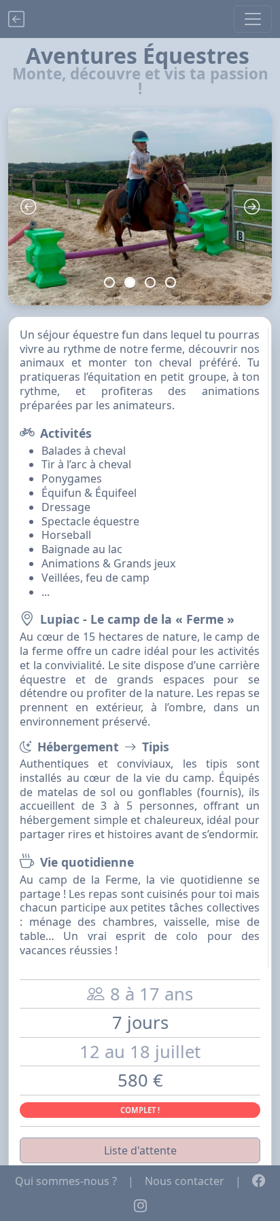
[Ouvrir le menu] (253, 19)
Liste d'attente (140, 1150)
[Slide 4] (170, 282)
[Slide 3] (150, 282)
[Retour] (16, 19)
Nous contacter (184, 1180)
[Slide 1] (109, 282)
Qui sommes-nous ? (66, 1180)
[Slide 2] (129, 282)
